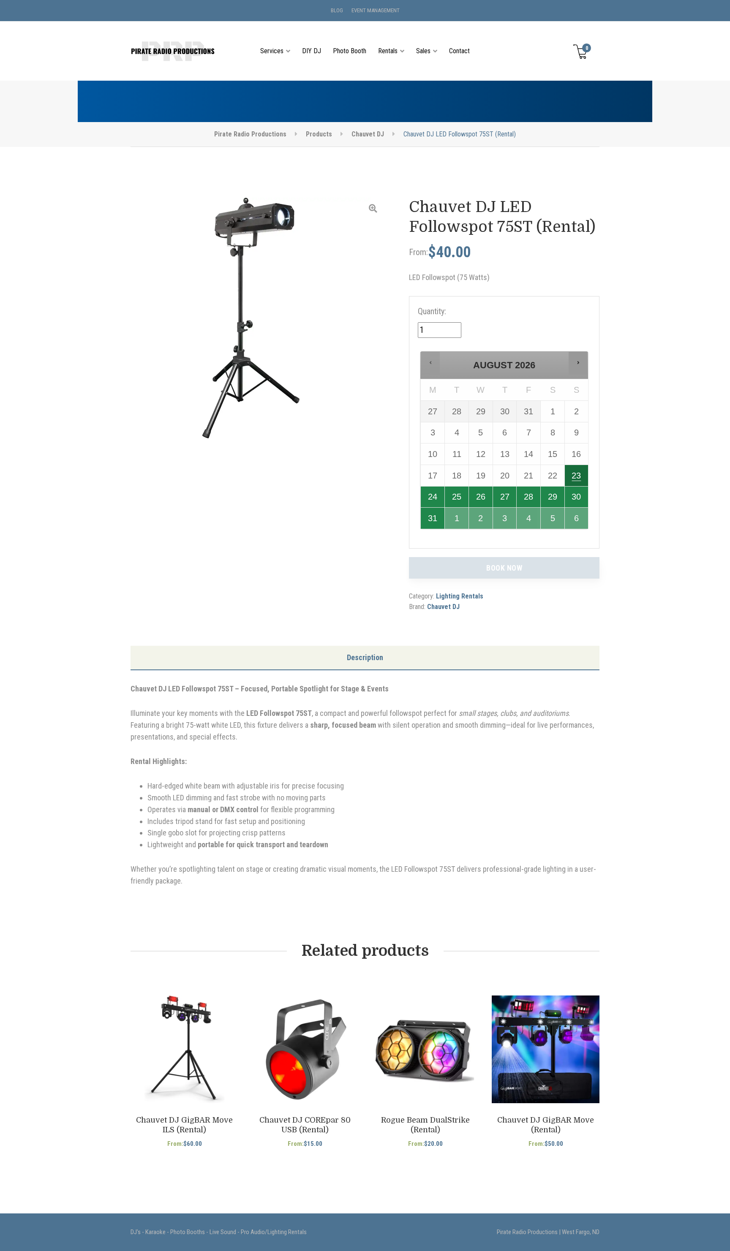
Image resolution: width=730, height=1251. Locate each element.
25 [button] (457, 499)
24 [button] (433, 499)
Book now (504, 567)
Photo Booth (349, 51)
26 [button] (481, 499)
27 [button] (505, 499)
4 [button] (529, 521)
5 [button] (553, 521)
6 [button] (577, 521)
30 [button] (577, 499)
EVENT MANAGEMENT (375, 10)
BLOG (337, 10)
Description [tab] (365, 657)
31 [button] (433, 521)
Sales (423, 51)
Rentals (388, 51)
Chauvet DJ (443, 607)
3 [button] (505, 521)
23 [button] (577, 478)
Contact (459, 51)
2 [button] (481, 521)
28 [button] (529, 499)
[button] (430, 363)
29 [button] (553, 499)
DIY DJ (311, 51)
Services (271, 51)
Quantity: (432, 311)
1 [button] (457, 521)
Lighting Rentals (459, 596)
